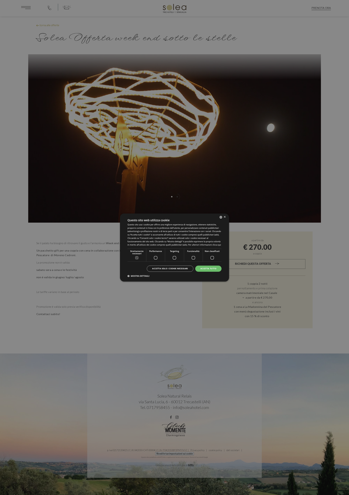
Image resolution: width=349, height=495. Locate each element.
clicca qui (216, 244)
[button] (138, 275)
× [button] (225, 217)
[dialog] (174, 247)
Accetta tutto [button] (208, 268)
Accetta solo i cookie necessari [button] (170, 268)
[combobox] (220, 217)
